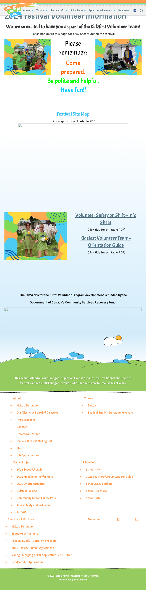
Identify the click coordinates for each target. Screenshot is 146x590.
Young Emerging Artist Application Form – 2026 (42, 555)
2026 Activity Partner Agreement (33, 548)
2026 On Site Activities (31, 484)
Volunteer (124, 10)
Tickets (40, 10)
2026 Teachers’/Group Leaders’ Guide (109, 477)
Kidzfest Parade (27, 491)
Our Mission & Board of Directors (37, 413)
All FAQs (22, 512)
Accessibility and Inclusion (33, 505)
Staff (19, 448)
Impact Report (26, 420)
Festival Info (57, 10)
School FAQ (93, 498)
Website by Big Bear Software (73, 579)
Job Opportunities (28, 455)
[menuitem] (27, 10)
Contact (22, 427)
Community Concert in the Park (36, 498)
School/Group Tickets (99, 484)
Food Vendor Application (27, 562)
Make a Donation (27, 405)
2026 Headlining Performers (35, 477)
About (26, 10)
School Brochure (96, 491)
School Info (76, 10)
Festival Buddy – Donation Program (110, 413)
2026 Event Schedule (29, 469)
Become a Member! (28, 434)
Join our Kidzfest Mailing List (34, 441)
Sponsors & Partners (100, 10)
